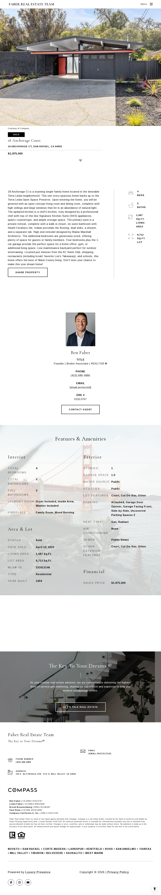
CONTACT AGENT (80, 409)
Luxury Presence (37, 872)
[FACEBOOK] (11, 882)
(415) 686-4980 (80, 375)
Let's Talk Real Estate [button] (80, 707)
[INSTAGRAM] (19, 882)
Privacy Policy (118, 872)
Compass (81, 819)
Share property (27, 272)
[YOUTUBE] (28, 882)
